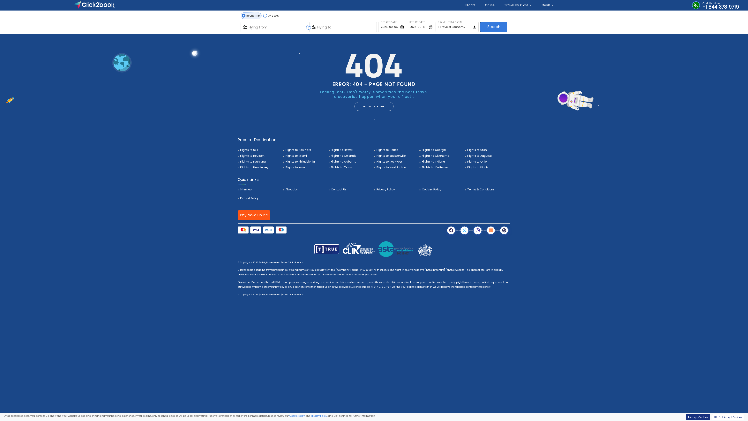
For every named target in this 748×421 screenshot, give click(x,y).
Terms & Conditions (480, 189)
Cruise (490, 5)
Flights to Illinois (477, 167)
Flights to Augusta (479, 156)
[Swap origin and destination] (308, 27)
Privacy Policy (386, 189)
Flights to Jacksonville (391, 156)
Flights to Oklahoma (435, 156)
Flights (470, 5)
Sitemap (246, 189)
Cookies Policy (431, 189)
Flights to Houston (252, 156)
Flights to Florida (387, 150)
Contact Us (338, 189)
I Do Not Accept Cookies (728, 417)
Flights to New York (298, 150)
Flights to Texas (341, 167)
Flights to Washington (391, 167)
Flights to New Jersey (254, 167)
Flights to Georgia (434, 150)
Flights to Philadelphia (300, 162)
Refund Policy (249, 198)
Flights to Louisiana (253, 162)
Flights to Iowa (295, 167)
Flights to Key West (389, 162)
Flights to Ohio (477, 162)
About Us (292, 189)
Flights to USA (249, 150)
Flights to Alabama (343, 162)
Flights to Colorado (343, 156)
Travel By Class (516, 5)
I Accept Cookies (698, 417)
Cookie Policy (297, 415)
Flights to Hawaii (342, 150)
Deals (546, 5)
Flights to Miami (296, 156)
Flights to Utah (477, 150)
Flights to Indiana (433, 162)
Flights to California (435, 167)
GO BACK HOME (374, 106)
